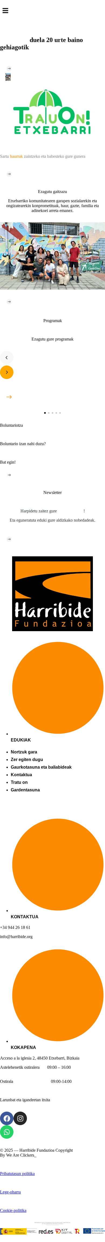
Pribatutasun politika (17, 1173)
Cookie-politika (13, 1210)
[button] (45, 413)
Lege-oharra (10, 1192)
